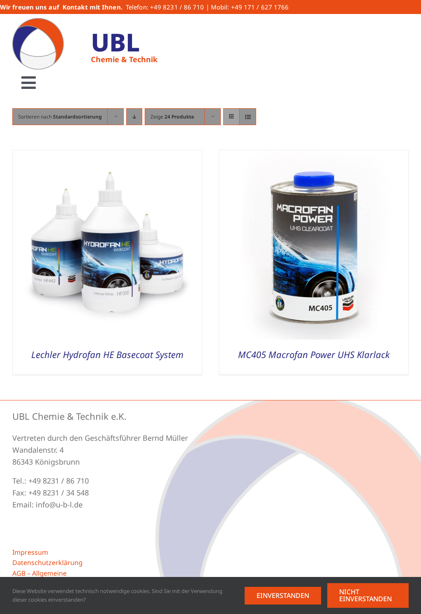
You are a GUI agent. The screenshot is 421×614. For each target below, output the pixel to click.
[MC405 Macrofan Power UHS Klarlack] (313, 156)
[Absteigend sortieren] (134, 116)
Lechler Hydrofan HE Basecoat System (107, 354)
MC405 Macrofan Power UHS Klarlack (314, 354)
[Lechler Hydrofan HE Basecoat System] (107, 156)
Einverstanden (283, 595)
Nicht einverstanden (365, 595)
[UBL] (38, 22)
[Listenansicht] (248, 117)
